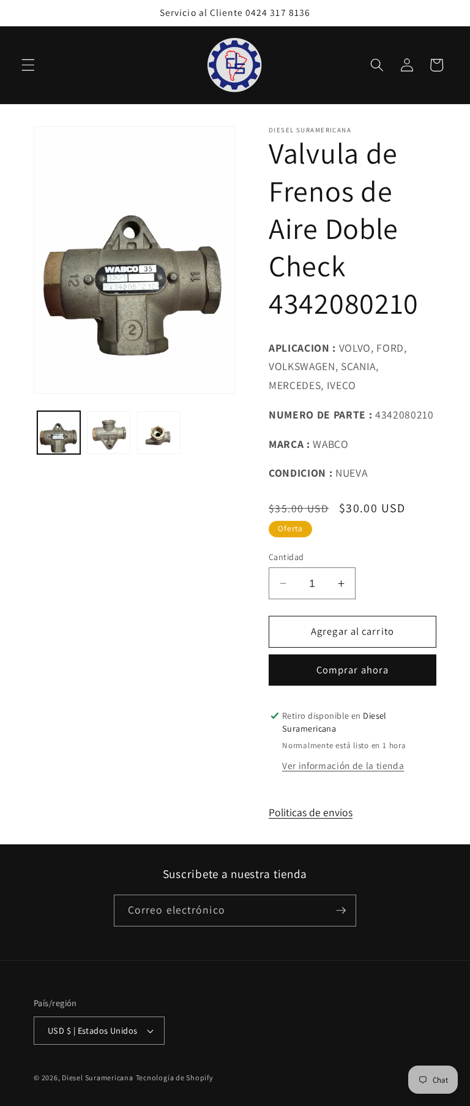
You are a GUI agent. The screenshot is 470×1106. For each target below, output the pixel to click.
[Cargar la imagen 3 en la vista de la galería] (159, 433)
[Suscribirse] (341, 910)
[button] (28, 65)
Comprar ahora (352, 669)
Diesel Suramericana (97, 1077)
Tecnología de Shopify (175, 1077)
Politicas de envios (310, 812)
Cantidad (286, 556)
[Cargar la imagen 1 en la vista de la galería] (59, 433)
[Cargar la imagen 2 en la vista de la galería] (108, 433)
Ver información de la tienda (343, 765)
